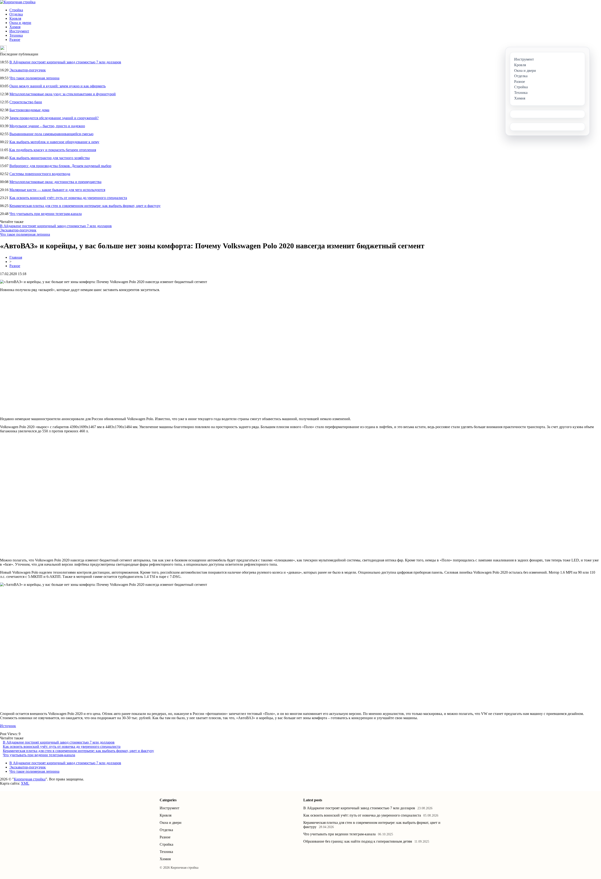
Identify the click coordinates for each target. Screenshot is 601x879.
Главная (15, 257)
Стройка (16, 10)
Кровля (15, 18)
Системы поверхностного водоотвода (39, 174)
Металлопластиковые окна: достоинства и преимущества (55, 182)
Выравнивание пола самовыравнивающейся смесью (51, 134)
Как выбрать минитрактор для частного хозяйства (49, 158)
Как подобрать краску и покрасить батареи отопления (52, 150)
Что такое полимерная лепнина (34, 78)
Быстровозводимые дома (29, 110)
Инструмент (19, 31)
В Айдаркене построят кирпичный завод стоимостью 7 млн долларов (65, 62)
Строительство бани (25, 102)
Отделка (16, 14)
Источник (8, 726)
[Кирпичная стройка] (17, 2)
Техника (16, 35)
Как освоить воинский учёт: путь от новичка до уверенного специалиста (68, 198)
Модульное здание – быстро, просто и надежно (47, 126)
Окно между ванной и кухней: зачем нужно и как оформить (57, 86)
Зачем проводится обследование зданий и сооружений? (54, 118)
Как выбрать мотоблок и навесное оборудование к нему (54, 142)
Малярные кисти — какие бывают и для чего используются (57, 190)
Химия (14, 27)
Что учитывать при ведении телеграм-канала (45, 214)
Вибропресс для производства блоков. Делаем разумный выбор (60, 166)
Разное (14, 40)
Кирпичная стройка (30, 779)
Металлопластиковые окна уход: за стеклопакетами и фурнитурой (62, 94)
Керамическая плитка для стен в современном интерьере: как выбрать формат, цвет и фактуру (85, 206)
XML (25, 783)
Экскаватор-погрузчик (27, 70)
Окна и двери (20, 23)
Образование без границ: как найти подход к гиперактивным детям (357, 841)
